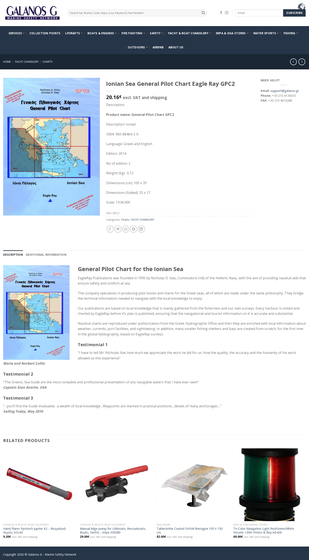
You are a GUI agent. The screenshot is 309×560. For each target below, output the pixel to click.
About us (176, 47)
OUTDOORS (136, 47)
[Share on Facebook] (110, 229)
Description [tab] (13, 255)
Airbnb (158, 47)
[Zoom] (9, 210)
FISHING (289, 33)
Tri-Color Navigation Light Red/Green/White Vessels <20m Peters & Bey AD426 (263, 531)
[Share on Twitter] (117, 229)
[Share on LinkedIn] (141, 229)
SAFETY (155, 33)
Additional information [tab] (46, 255)
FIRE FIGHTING (132, 33)
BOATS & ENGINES (100, 33)
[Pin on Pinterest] (133, 229)
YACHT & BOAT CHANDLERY (188, 33)
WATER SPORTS (264, 33)
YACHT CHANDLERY (27, 62)
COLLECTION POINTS (45, 33)
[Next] (305, 497)
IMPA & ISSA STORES (231, 33)
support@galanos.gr (285, 91)
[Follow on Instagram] (226, 13)
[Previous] (3, 497)
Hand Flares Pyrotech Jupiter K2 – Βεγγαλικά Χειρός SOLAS (34, 531)
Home (7, 62)
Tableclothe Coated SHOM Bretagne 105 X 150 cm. (189, 531)
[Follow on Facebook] (221, 13)
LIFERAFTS (72, 33)
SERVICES (15, 33)
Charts (47, 62)
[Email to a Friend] (125, 229)
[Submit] (203, 13)
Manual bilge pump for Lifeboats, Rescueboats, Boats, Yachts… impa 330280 (113, 531)
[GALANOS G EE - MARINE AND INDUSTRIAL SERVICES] (32, 13)
